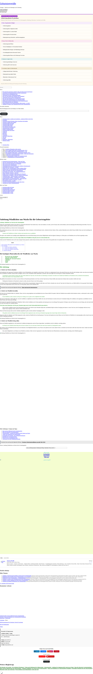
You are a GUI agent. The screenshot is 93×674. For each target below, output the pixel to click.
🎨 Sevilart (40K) (42, 656)
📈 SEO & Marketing (50, 656)
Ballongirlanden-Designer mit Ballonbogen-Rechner (13, 49)
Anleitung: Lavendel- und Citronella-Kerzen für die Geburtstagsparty (16, 104)
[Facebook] (90, 562)
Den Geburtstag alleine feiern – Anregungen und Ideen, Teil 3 (18, 152)
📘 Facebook (43, 651)
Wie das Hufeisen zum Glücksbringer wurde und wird (27, 669)
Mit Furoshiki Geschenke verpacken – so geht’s (12, 179)
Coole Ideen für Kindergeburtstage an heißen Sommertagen (14, 92)
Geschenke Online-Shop (7, 136)
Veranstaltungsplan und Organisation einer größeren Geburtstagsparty (16, 166)
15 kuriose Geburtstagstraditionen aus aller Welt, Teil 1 (13, 181)
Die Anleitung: (4, 245)
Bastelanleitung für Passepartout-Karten (16, 157)
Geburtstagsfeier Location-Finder (10, 31)
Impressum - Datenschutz (8, 139)
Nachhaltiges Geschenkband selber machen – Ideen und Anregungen (20, 153)
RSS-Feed (5, 133)
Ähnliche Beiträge (6, 250)
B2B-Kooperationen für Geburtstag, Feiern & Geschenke (11, 622)
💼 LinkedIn (36, 651)
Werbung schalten (6, 140)
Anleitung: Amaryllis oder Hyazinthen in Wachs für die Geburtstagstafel (17, 575)
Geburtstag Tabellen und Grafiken (9, 122)
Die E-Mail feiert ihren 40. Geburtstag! (10, 102)
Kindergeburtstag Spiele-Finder (9, 74)
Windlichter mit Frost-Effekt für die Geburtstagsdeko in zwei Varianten (17, 576)
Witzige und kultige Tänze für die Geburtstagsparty (13, 170)
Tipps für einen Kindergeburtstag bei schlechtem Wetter (14, 99)
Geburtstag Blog (6, 144)
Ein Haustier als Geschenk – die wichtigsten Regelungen (14, 171)
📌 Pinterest (56, 651)
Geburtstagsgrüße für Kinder (8, 123)
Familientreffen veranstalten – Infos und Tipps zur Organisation (15, 175)
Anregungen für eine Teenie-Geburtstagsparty (12, 97)
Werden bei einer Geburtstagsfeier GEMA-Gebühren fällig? (14, 168)
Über (1, 557)
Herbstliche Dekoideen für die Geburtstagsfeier (82, 668)
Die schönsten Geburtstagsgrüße (9, 126)
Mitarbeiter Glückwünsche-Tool (9, 77)
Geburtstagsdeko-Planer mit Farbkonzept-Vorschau (13, 55)
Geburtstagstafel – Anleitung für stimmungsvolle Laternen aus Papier (16, 433)
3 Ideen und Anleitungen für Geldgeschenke (11, 434)
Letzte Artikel (6, 557)
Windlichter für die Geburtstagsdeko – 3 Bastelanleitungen (14, 577)
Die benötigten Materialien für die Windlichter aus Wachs (12, 244)
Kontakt (4, 138)
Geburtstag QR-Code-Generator (10, 64)
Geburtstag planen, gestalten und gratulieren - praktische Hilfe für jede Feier (18, 118)
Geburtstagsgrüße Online (8, 125)
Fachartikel (5, 120)
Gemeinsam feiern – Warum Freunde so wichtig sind (13, 176)
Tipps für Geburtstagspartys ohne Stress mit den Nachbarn (14, 162)
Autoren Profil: (10, 560)
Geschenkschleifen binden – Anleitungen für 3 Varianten (14, 177)
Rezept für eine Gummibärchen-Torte (10, 94)
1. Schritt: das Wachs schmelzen (9, 247)
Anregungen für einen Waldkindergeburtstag (11, 95)
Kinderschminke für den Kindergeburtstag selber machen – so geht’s (16, 103)
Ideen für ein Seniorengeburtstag (12, 154)
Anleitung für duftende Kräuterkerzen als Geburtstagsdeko (14, 581)
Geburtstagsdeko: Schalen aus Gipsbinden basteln (17, 156)
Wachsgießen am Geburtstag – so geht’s (10, 167)
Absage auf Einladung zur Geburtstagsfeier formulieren (59, 668)
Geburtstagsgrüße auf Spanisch (9, 189)
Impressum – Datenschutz (5, 618)
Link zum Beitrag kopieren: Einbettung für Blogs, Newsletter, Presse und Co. (41, 447)
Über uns (4, 137)
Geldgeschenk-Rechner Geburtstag (10, 71)
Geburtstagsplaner (7, 25)
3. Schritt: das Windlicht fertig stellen (10, 249)
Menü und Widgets (4, 9)
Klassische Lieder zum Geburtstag (7, 669)
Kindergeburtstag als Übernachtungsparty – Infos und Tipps (14, 178)
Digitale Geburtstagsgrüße (8, 129)
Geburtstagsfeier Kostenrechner (9, 34)
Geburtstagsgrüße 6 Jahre (8, 188)
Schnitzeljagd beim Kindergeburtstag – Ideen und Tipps (14, 161)
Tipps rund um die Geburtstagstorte (10, 164)
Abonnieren (3, 113)
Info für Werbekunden (4, 624)
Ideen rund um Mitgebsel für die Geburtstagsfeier (12, 431)
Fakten (1, 626)
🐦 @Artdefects (46, 661)
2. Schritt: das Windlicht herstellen (9, 248)
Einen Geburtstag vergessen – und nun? (10, 172)
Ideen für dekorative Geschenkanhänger (10, 432)
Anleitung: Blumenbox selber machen (13, 149)
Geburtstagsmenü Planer (8, 43)
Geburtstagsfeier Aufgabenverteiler (10, 28)
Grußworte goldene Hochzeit (8, 190)
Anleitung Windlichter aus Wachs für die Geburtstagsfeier (34, 668)
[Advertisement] (38, 208)
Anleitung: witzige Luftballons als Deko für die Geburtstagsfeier (15, 580)
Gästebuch (5, 132)
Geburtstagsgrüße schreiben (8, 128)
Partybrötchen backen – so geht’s (9, 180)
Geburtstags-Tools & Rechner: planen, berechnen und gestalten (15, 121)
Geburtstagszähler (7, 79)
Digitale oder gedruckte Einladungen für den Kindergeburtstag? (15, 100)
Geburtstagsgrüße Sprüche (8, 124)
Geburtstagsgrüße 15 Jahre (8, 193)
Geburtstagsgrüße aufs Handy (8, 130)
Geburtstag (2, 620)
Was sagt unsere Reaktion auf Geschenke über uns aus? (14, 98)
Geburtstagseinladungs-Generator (10, 61)
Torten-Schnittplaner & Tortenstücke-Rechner (12, 46)
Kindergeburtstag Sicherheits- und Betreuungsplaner (14, 37)
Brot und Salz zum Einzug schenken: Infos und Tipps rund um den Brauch (17, 91)
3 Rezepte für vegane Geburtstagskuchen (11, 183)
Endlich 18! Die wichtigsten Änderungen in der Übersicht (14, 174)
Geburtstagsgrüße (8, 3)
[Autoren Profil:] (3, 562)
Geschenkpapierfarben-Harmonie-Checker (12, 52)
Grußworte (5, 131)
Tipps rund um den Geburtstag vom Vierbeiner (12, 163)
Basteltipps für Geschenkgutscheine (10, 436)
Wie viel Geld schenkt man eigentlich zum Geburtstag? (13, 96)
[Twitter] (91, 562)
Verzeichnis (5, 134)
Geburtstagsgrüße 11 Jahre (8, 191)
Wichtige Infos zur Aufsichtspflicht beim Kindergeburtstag (14, 169)
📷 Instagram (50, 651)
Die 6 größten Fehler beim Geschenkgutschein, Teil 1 (16, 150)
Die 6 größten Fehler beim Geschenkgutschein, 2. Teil (16, 151)
